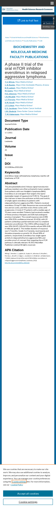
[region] (28, 486)
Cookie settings (19, 481)
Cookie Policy (17, 484)
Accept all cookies (28, 493)
